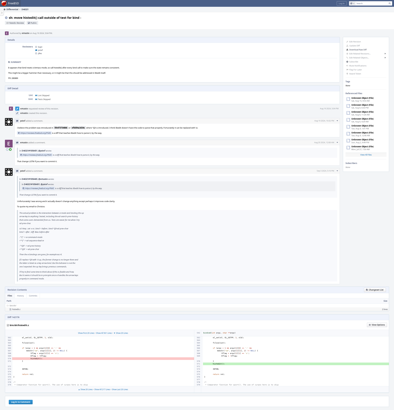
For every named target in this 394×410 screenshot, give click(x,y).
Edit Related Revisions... (360, 53)
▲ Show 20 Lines (85, 389)
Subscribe (353, 61)
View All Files (366, 154)
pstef (40, 50)
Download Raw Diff (358, 49)
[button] (342, 3)
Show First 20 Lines (86, 333)
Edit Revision (355, 41)
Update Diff (354, 45)
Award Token (355, 73)
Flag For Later (355, 69)
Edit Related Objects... (359, 57)
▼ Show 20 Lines (121, 333)
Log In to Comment (20, 402)
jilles (40, 53)
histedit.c (16, 309)
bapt (40, 46)
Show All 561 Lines (104, 333)
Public (33, 22)
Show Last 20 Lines (120, 389)
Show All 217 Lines (102, 389)
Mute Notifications (357, 65)
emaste (25, 33)
